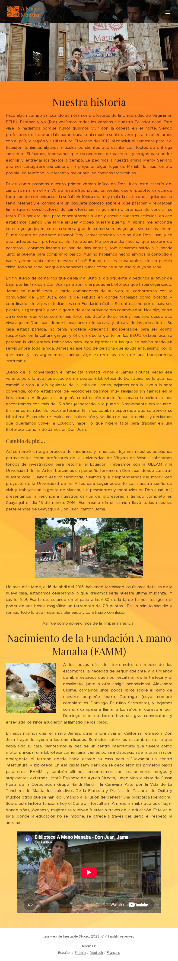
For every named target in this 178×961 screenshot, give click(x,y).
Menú (167, 11)
